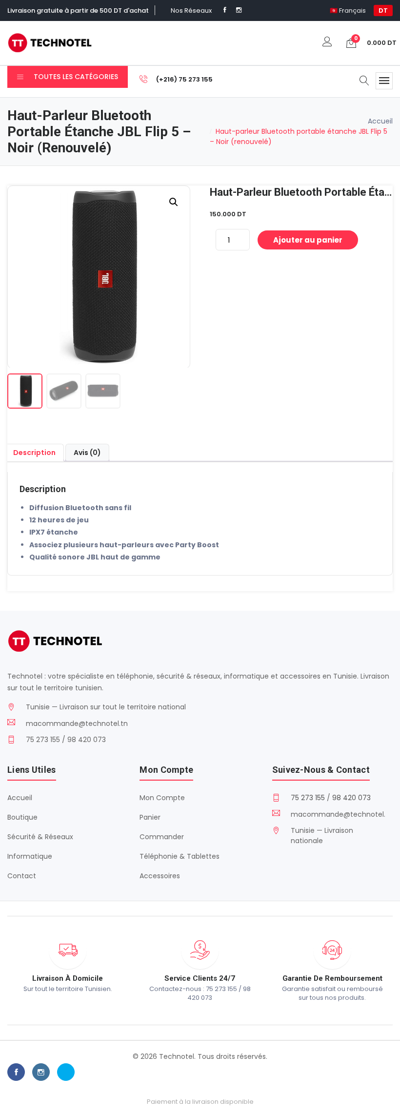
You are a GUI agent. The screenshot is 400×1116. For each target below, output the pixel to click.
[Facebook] (224, 10)
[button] (173, 202)
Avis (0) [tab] (87, 452)
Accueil (380, 121)
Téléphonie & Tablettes (180, 856)
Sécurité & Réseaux (40, 837)
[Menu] (384, 80)
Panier (150, 817)
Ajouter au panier (307, 240)
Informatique (29, 856)
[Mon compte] (327, 42)
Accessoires (160, 876)
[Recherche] (364, 81)
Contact (21, 876)
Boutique (22, 817)
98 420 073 (351, 798)
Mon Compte (162, 798)
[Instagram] (238, 10)
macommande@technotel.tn (77, 723)
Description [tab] (34, 452)
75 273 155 (308, 798)
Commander (162, 837)
